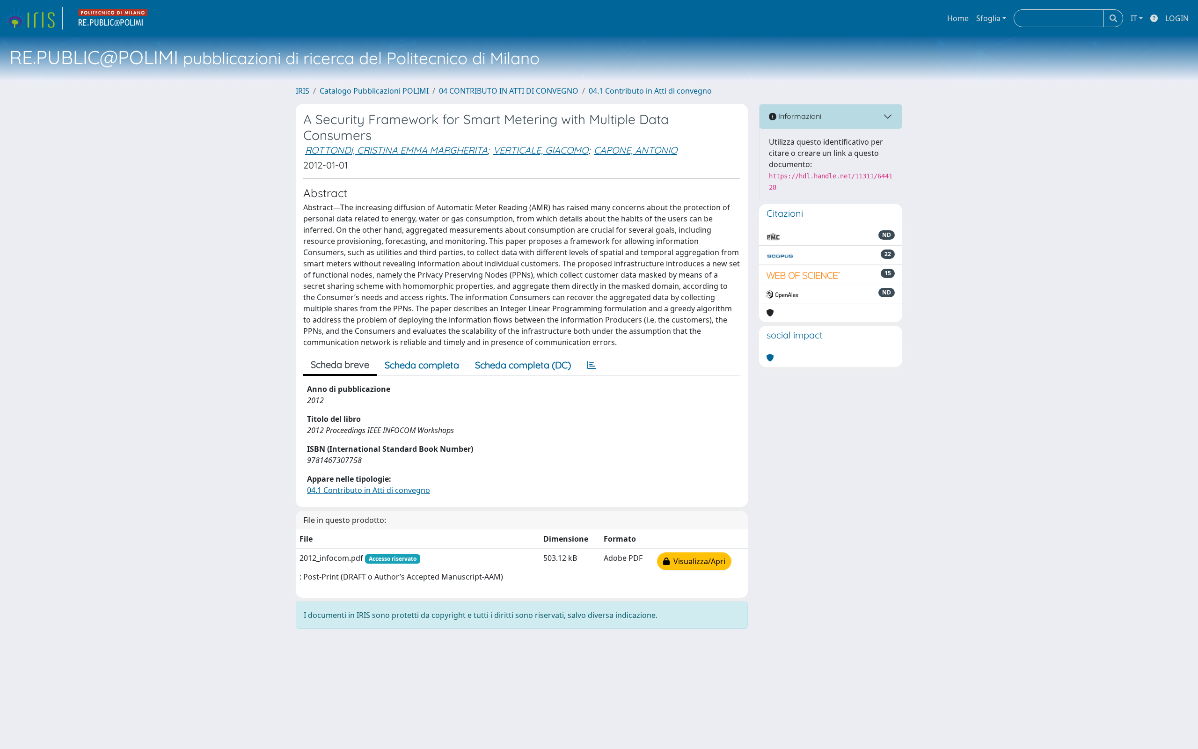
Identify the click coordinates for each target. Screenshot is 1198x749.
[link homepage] (34, 18)
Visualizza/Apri (697, 561)
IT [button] (1134, 18)
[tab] (591, 365)
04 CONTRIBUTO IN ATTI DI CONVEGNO (508, 91)
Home (958, 18)
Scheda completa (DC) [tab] (523, 365)
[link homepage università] (113, 18)
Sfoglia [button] (988, 18)
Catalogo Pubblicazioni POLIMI (374, 91)
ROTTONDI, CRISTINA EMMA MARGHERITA (396, 150)
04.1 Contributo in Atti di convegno (650, 91)
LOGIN (1177, 18)
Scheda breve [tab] (340, 364)
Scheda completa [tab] (422, 365)
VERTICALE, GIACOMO (540, 150)
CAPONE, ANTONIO (635, 150)
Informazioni (798, 116)
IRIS (302, 91)
